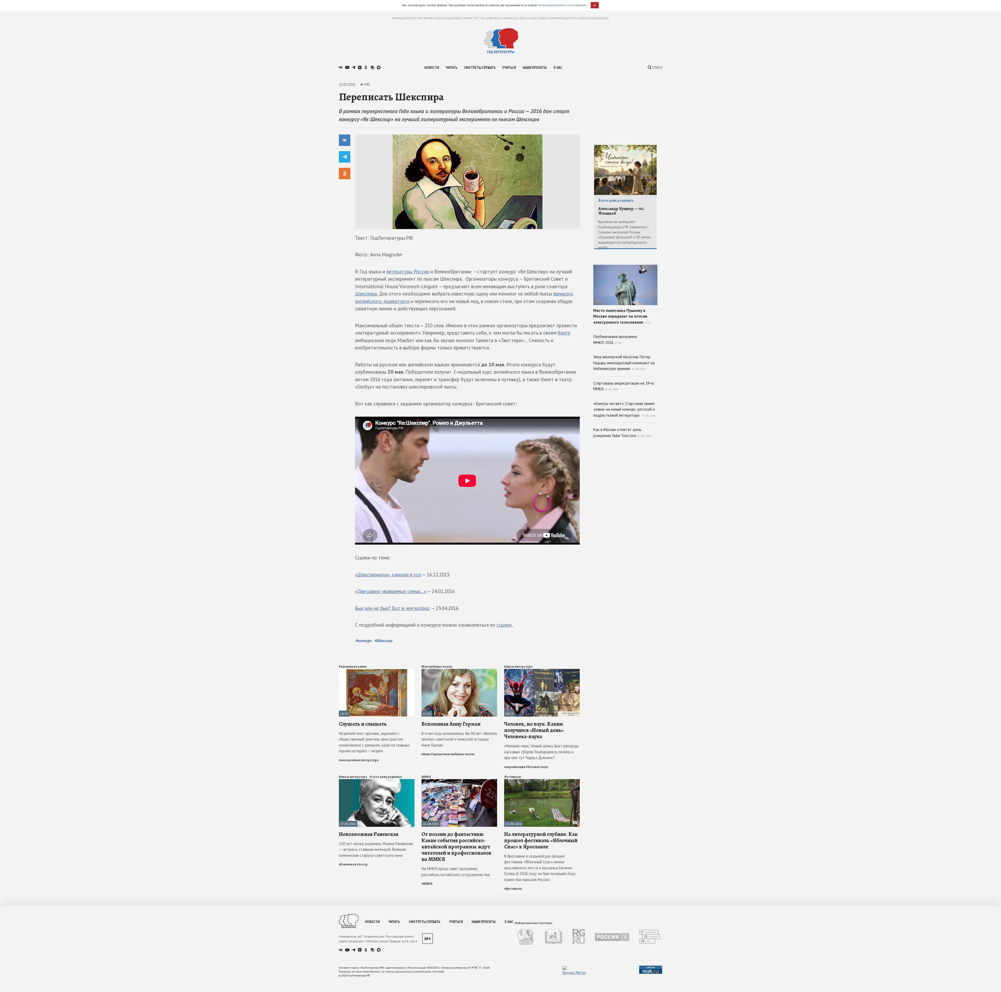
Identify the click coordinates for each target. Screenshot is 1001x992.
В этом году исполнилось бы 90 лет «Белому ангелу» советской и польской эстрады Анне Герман (459, 739)
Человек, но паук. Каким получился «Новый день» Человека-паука (534, 730)
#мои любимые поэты (458, 754)
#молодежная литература (359, 760)
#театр (362, 864)
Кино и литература (518, 666)
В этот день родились (386, 777)
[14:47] (376, 671)
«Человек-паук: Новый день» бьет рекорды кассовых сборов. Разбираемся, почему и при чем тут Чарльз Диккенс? (541, 751)
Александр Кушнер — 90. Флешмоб (621, 211)
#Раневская (347, 864)
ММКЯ (426, 777)
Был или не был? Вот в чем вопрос (392, 608)
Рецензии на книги (353, 666)
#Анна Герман (432, 754)
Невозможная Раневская (368, 834)
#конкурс (364, 640)
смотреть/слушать (480, 67)
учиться (509, 67)
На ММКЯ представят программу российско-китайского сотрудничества (456, 871)
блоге (564, 333)
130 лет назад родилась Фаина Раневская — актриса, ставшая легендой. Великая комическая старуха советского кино (376, 849)
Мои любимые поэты (437, 666)
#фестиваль (513, 888)
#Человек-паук (537, 767)
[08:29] (542, 671)
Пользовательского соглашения (562, 5)
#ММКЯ (427, 884)
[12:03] (459, 671)
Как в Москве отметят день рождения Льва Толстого (622, 432)
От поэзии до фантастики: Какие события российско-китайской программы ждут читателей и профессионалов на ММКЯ (456, 846)
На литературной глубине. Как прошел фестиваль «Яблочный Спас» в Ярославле (541, 840)
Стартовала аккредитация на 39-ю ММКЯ (623, 386)
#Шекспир (383, 640)
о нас (557, 67)
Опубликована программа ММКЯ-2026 (615, 339)
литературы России (407, 271)
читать (451, 67)
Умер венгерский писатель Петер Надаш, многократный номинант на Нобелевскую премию (624, 362)
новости (431, 67)
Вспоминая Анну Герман (451, 724)
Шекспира (366, 294)
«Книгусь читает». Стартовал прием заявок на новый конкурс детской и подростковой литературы (624, 409)
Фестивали (512, 777)
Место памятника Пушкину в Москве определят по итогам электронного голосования (622, 316)
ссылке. (505, 625)
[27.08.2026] (376, 781)
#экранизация (514, 767)
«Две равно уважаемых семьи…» (390, 591)
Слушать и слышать (363, 724)
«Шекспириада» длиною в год (388, 574)
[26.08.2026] (459, 781)
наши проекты (535, 67)
